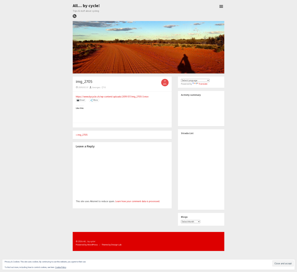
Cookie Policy (60, 267)
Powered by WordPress (87, 244)
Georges (96, 87)
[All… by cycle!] (148, 47)
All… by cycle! (86, 5)
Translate (203, 84)
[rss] (74, 16)
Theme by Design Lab (112, 244)
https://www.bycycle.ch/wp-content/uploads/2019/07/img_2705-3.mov (112, 96)
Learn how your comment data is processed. (137, 201)
